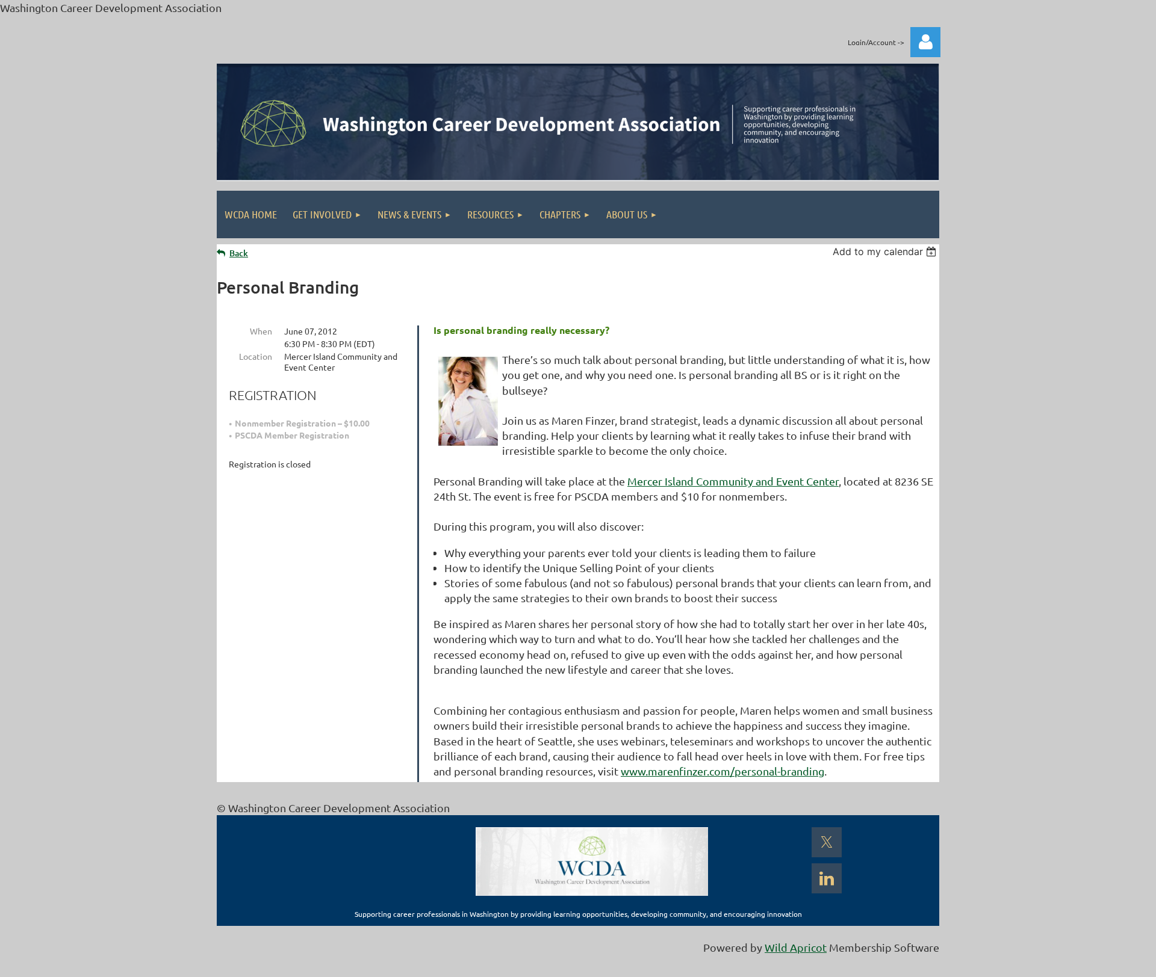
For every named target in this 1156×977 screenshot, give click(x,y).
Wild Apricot (796, 947)
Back (238, 253)
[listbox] (886, 251)
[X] (827, 842)
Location (255, 356)
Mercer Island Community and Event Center (733, 481)
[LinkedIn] (827, 878)
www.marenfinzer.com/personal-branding (722, 771)
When (261, 330)
